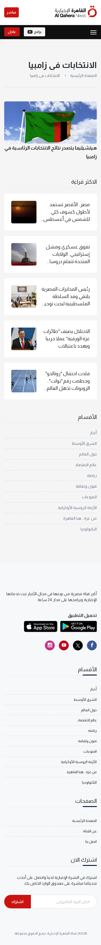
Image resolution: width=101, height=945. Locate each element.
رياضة (92, 475)
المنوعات (89, 497)
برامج (38, 32)
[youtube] (64, 645)
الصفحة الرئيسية (83, 75)
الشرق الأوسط (84, 443)
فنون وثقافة (86, 486)
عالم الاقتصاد (86, 465)
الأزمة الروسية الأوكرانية (77, 507)
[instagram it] (50, 645)
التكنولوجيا (89, 529)
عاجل (12, 32)
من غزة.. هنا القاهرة (80, 518)
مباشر (11, 12)
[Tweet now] (78, 645)
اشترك (18, 901)
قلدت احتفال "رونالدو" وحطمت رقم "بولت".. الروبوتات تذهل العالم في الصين (67, 381)
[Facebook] (92, 645)
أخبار (93, 432)
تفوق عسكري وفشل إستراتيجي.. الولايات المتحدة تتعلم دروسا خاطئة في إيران (68, 254)
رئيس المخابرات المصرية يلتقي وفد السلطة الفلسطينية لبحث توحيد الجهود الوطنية (66, 297)
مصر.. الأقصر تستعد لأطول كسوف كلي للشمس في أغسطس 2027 (66, 212)
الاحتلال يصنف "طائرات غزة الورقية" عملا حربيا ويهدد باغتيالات (66, 338)
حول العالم (88, 454)
